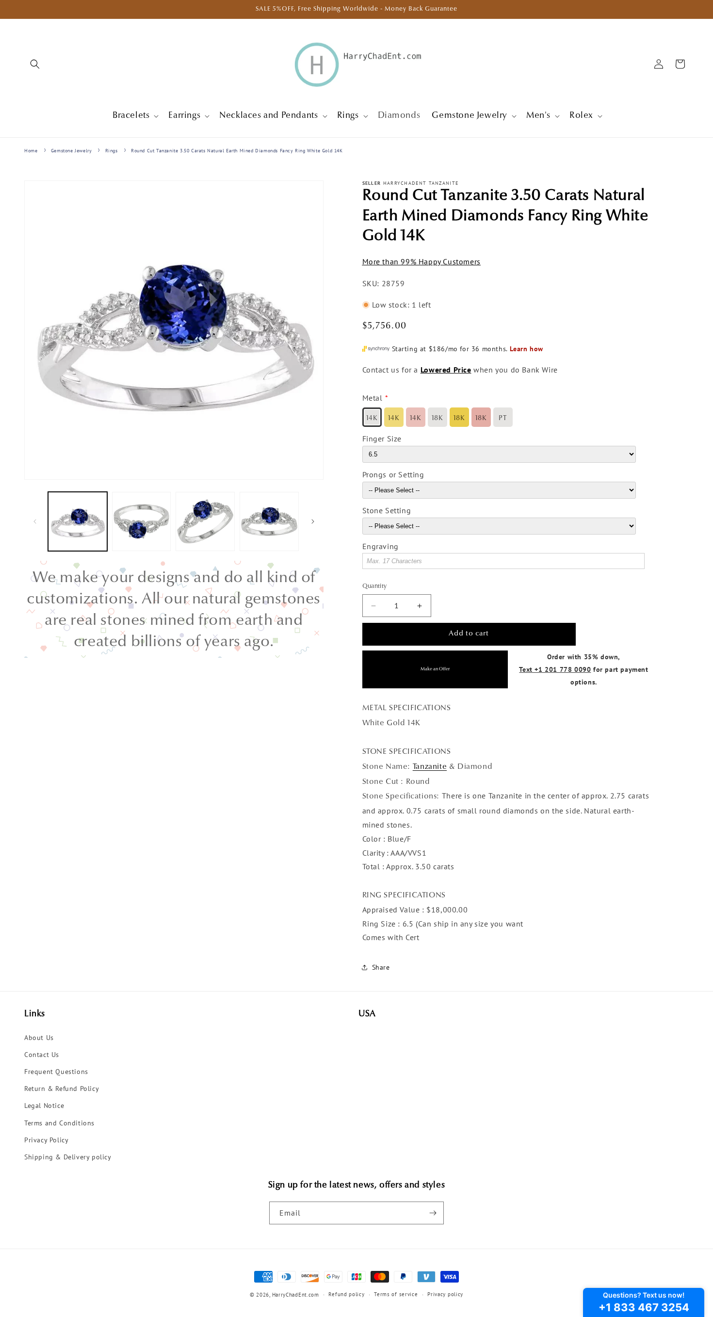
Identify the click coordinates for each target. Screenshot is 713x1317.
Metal (372, 398)
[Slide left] (35, 521)
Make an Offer (435, 669)
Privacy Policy (46, 1140)
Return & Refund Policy (61, 1088)
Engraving (380, 546)
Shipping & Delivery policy (68, 1157)
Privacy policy (445, 1294)
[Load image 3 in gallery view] (205, 521)
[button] (35, 64)
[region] (174, 609)
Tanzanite (430, 767)
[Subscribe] (432, 1213)
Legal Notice (44, 1105)
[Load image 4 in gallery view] (269, 521)
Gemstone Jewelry (71, 150)
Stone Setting (386, 510)
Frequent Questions (56, 1071)
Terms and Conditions (59, 1123)
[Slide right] (313, 521)
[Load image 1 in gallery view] (77, 521)
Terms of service (396, 1294)
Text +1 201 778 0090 (555, 669)
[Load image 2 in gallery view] (141, 521)
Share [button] (381, 967)
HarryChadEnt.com (295, 1294)
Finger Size (382, 438)
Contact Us (41, 1054)
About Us (39, 1037)
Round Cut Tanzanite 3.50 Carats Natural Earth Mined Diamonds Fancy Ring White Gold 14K (237, 150)
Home (30, 150)
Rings (111, 150)
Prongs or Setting (393, 474)
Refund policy (346, 1294)
